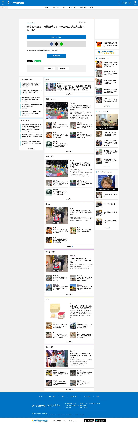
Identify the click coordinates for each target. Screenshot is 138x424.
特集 (91, 7)
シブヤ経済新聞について (70, 403)
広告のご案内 (68, 407)
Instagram (126, 3)
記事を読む (56, 55)
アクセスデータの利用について (72, 405)
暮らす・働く (72, 7)
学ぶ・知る (83, 7)
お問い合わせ (84, 405)
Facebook (119, 3)
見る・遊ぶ (56, 7)
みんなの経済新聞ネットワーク (40, 421)
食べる (47, 7)
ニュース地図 (30, 22)
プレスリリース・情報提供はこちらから (90, 403)
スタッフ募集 (84, 407)
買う (64, 7)
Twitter (122, 3)
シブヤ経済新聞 (15, 2)
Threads (129, 3)
